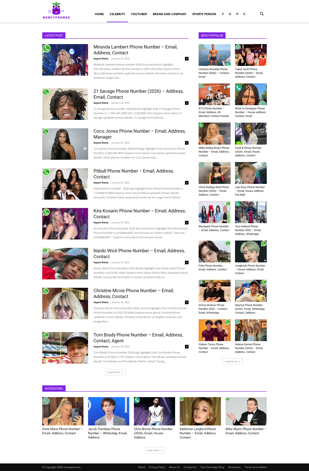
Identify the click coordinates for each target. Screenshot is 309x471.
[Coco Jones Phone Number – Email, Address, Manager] (65, 144)
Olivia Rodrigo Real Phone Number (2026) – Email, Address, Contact (214, 191)
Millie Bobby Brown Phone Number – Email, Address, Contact (214, 151)
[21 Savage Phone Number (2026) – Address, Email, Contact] (65, 104)
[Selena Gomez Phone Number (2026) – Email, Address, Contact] (251, 330)
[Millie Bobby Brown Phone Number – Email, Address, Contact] (215, 133)
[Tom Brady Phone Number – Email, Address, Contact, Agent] (65, 348)
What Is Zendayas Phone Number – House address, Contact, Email (250, 112)
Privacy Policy (157, 467)
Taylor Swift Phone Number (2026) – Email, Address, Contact (249, 73)
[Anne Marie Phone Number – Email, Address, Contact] (62, 411)
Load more (114, 372)
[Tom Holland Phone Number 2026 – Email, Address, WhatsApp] (251, 212)
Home (99, 14)
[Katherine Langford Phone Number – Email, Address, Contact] (200, 411)
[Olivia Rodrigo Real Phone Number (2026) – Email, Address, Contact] (215, 173)
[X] (244, 14)
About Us (174, 467)
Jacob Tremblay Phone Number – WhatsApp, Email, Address (107, 433)
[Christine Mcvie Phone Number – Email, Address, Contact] (65, 303)
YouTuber (139, 14)
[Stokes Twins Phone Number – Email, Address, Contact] (215, 330)
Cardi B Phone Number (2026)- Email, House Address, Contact (248, 151)
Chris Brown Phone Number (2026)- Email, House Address (153, 433)
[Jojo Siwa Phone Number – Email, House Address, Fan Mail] (251, 173)
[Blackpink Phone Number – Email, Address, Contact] (215, 212)
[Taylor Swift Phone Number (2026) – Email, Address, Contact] (251, 55)
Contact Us (190, 467)
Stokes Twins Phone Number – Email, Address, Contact (214, 348)
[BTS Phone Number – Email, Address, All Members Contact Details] (215, 94)
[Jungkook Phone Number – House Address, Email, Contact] (251, 251)
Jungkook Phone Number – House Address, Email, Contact (250, 269)
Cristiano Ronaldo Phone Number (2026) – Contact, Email (214, 73)
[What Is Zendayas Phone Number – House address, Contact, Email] (251, 94)
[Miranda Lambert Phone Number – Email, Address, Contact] (65, 60)
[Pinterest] (237, 14)
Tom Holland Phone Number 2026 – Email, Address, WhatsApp (248, 230)
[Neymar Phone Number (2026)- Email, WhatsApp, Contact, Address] (251, 291)
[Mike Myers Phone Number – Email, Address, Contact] (246, 411)
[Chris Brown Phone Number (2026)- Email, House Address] (154, 411)
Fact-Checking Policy (212, 467)
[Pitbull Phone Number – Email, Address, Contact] (65, 184)
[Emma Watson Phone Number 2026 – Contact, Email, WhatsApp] (215, 291)
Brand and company (169, 14)
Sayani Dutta (101, 58)
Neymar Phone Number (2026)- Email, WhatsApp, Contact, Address (250, 309)
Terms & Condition (256, 467)
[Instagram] (230, 14)
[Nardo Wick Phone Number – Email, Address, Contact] (65, 263)
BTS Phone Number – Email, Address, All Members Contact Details (214, 112)
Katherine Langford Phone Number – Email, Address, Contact (198, 433)
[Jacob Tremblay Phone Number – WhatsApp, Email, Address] (108, 411)
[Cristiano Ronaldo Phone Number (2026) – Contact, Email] (215, 55)
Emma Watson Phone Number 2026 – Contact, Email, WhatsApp (213, 309)
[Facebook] (223, 14)
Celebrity (117, 14)
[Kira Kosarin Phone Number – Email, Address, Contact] (65, 223)
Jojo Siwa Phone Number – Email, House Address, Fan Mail (250, 191)
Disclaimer (234, 467)
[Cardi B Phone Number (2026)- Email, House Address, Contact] (251, 133)
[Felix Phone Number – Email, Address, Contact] (215, 251)
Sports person (204, 14)
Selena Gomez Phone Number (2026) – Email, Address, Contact (249, 348)
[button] (262, 14)
